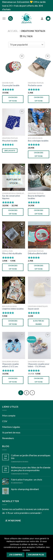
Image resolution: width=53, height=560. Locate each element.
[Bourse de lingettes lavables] (39, 177)
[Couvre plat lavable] (13, 66)
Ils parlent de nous (11, 432)
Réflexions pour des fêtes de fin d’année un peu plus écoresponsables (30, 469)
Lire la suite (9, 150)
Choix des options (12, 99)
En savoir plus (36, 555)
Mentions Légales (11, 426)
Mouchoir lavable (9, 140)
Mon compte (8, 415)
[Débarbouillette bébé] (39, 235)
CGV (4, 421)
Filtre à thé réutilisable (12, 253)
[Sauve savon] (39, 290)
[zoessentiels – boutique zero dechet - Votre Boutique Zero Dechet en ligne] (26, 18)
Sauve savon (33, 309)
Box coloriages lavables (38, 140)
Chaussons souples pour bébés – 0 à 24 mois (38, 365)
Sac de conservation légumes (11, 197)
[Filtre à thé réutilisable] (13, 235)
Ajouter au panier (38, 322)
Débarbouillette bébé (37, 253)
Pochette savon (35, 85)
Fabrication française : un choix (26, 479)
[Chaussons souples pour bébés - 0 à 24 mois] (39, 345)
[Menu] (4, 18)
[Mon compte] (42, 18)
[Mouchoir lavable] (13, 122)
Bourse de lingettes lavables (36, 197)
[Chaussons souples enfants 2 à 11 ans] (13, 345)
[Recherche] (10, 18)
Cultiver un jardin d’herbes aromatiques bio (30, 456)
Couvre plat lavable (10, 85)
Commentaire (17, 483)
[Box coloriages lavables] (39, 122)
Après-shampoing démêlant (25, 489)
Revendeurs (8, 438)
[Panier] (48, 18)
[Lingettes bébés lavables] (13, 290)
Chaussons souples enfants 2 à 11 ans (10, 365)
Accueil (13, 30)
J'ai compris (15, 555)
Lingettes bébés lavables (13, 309)
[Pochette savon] (39, 66)
